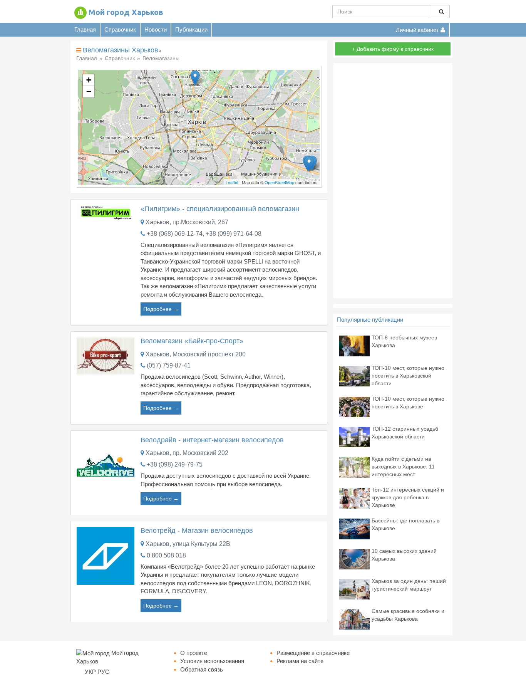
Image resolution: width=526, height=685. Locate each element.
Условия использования (212, 661)
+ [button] (88, 80)
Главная (85, 29)
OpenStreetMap (279, 182)
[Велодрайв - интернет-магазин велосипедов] (105, 465)
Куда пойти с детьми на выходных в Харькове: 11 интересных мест (403, 466)
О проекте (193, 653)
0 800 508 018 (166, 555)
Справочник (120, 29)
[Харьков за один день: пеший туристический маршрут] (354, 588)
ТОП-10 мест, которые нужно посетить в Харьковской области (408, 375)
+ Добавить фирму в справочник (393, 49)
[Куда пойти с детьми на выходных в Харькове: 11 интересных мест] (354, 466)
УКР (90, 671)
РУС (103, 671)
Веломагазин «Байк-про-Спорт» (192, 341)
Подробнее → (161, 309)
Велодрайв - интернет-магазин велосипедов (212, 440)
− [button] (88, 91)
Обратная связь (201, 669)
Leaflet (232, 182)
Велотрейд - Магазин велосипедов (197, 530)
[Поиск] (440, 11)
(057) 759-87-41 (169, 365)
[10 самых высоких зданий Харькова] (354, 558)
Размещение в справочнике (313, 653)
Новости (155, 29)
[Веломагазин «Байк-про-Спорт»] (105, 355)
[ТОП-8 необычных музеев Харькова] (354, 345)
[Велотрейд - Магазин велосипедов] (105, 555)
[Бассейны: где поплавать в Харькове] (354, 528)
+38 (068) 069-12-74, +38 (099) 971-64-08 (204, 233)
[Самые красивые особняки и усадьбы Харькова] (354, 618)
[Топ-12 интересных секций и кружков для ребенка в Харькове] (354, 497)
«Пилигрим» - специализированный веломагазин (220, 209)
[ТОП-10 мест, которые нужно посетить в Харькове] (354, 406)
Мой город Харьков (126, 12)
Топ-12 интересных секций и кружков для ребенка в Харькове (408, 497)
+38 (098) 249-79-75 (175, 464)
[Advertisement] (393, 180)
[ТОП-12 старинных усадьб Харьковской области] (354, 436)
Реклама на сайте (299, 661)
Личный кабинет (418, 30)
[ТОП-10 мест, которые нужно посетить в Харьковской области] (354, 375)
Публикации (191, 29)
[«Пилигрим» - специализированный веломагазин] (105, 212)
